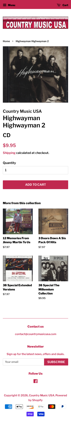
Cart (65, 5)
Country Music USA (41, 395)
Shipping (9, 153)
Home (6, 41)
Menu (11, 5)
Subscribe (56, 362)
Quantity (9, 163)
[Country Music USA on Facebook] (35, 382)
